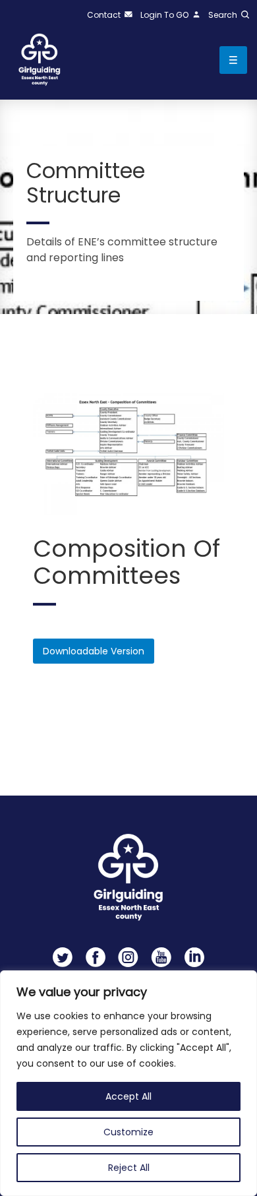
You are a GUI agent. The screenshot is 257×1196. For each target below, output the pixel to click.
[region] (128, 1083)
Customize (128, 1132)
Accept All (128, 1096)
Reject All (129, 1167)
